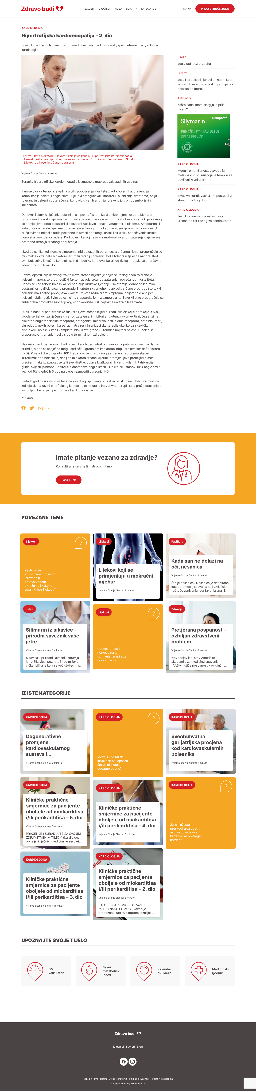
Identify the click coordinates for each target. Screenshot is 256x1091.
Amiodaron (116, 159)
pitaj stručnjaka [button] (215, 8)
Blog (129, 8)
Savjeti (89, 8)
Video (118, 8)
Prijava (186, 8)
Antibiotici (184, 98)
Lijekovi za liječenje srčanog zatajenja (49, 162)
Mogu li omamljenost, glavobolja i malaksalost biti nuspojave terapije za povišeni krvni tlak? (204, 175)
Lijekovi (26, 156)
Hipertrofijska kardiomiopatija (112, 156)
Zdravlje (177, 609)
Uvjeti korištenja (118, 1078)
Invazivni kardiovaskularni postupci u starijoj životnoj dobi (204, 197)
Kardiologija (32, 28)
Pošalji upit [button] (68, 480)
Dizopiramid (98, 159)
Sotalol (130, 159)
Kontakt (87, 1078)
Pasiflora (177, 541)
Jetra (29, 609)
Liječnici (104, 8)
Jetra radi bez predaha (194, 63)
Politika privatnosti (139, 1078)
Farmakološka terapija (38, 159)
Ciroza (181, 57)
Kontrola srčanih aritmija (72, 159)
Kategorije (149, 8)
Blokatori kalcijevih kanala (72, 156)
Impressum (100, 1078)
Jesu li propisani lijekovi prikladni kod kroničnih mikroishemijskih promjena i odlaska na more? (205, 84)
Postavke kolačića (162, 1078)
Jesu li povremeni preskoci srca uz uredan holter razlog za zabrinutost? (204, 218)
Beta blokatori (43, 156)
